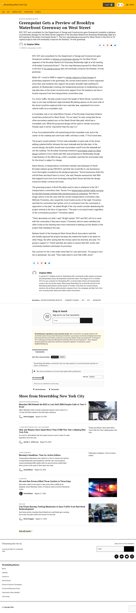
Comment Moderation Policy (11, 588)
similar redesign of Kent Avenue (80, 77)
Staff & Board (6, 580)
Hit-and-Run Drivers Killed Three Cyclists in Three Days (45, 481)
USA (3, 12)
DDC (83, 300)
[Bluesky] (127, 557)
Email (55, 320)
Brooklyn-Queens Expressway (29, 401)
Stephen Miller (33, 44)
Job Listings (5, 596)
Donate (38, 12)
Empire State (17, 12)
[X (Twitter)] (116, 557)
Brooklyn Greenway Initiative (28, 19)
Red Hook (22, 504)
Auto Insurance (44, 427)
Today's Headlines (25, 452)
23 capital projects (52, 69)
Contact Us (5, 576)
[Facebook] (122, 557)
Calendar (5, 572)
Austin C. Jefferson (31, 442)
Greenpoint (97, 300)
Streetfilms (28, 12)
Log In (107, 5)
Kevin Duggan (29, 417)
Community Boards (72, 300)
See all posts (25, 531)
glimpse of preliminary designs (65, 59)
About (4, 568)
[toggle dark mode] (120, 4)
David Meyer (28, 470)
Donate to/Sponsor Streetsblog (12, 584)
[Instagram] (132, 557)
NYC (8, 12)
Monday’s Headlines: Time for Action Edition (40, 455)
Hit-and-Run (22, 478)
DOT (88, 300)
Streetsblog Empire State (29, 427)
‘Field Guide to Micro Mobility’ (11, 592)
